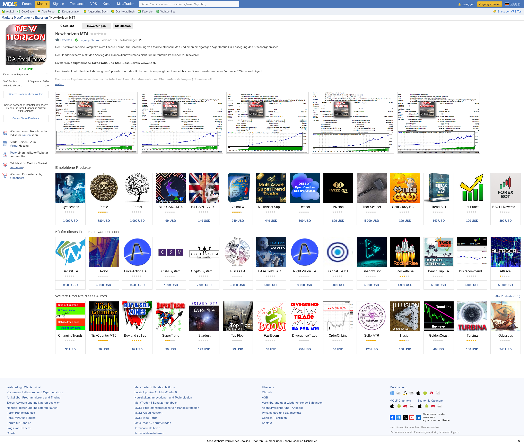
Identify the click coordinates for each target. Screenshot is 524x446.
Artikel (10, 11)
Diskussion (123, 25)
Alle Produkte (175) (507, 296)
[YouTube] (411, 417)
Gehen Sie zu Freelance (26, 118)
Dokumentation (71, 11)
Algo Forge (48, 11)
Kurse (107, 4)
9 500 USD (137, 285)
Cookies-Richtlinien (274, 417)
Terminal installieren (147, 428)
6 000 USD (338, 285)
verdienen (16, 167)
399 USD (505, 220)
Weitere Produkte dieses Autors (26, 94)
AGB (265, 397)
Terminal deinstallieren (149, 433)
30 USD (70, 349)
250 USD (305, 349)
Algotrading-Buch (98, 11)
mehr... (59, 84)
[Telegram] (398, 417)
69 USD (137, 349)
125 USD (372, 349)
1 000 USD (137, 220)
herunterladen (152, 422)
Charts (11, 433)
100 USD (472, 220)
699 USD (338, 220)
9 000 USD (304, 285)
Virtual (14, 145)
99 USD (170, 220)
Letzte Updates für (155, 392)
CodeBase (27, 11)
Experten (66, 40)
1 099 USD (70, 220)
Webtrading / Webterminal (24, 387)
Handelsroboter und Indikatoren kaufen (32, 407)
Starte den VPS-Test (510, 11)
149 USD (204, 220)
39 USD (170, 349)
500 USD (305, 220)
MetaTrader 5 (398, 387)
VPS (93, 4)
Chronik (267, 392)
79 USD (238, 349)
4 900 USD (405, 285)
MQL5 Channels (400, 400)
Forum (27, 4)
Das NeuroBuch (125, 11)
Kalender (147, 11)
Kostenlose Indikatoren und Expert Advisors (35, 392)
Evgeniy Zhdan (89, 40)
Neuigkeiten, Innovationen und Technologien (163, 397)
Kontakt (267, 422)
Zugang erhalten (489, 4)
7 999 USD (170, 285)
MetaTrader (125, 4)
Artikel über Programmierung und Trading (34, 397)
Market (42, 4)
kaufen (26, 135)
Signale (58, 4)
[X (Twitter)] (405, 417)
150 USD (472, 349)
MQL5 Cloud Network (148, 412)
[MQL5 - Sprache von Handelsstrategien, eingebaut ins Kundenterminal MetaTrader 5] (9, 4)
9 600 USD (70, 285)
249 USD (238, 220)
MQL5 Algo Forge (145, 417)
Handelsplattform (154, 387)
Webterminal (167, 11)
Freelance (77, 4)
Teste (13, 152)
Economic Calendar (430, 400)
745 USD (505, 349)
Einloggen (468, 4)
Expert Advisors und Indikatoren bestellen (33, 402)
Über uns (268, 387)
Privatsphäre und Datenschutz (281, 412)
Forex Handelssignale (21, 412)
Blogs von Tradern (18, 428)
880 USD (104, 220)
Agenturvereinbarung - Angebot (282, 407)
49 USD (438, 349)
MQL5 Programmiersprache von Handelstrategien (166, 407)
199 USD (405, 220)
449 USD (271, 220)
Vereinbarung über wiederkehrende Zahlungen (292, 402)
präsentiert (17, 177)
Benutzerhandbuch (155, 402)
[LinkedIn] (418, 417)
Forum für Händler (19, 422)
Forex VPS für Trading (21, 417)
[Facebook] (392, 417)
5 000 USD (371, 220)
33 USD (271, 349)
